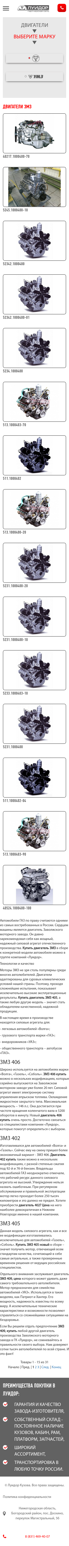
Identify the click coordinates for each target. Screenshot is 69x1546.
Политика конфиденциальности (27, 1497)
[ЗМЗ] (34, 58)
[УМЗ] (34, 76)
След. (45, 1367)
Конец (56, 1367)
